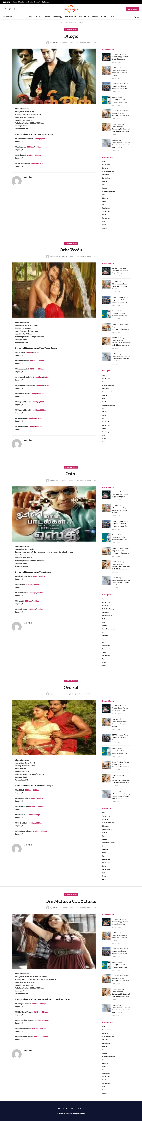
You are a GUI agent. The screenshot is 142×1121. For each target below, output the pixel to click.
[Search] (135, 16)
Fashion (95, 17)
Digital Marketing (108, 171)
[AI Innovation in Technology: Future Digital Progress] (106, 57)
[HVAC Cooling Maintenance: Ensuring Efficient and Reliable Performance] (106, 127)
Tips (103, 221)
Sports (104, 215)
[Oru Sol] (54, 727)
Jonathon (55, 42)
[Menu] (138, 16)
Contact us (63, 1108)
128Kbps (45, 139)
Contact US (132, 9)
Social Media (84, 17)
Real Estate (106, 208)
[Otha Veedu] (54, 290)
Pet (103, 205)
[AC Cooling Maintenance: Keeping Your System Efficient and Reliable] (106, 143)
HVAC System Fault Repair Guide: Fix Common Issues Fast (120, 86)
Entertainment (70, 17)
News (38, 17)
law (103, 195)
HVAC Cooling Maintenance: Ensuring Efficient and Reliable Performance (121, 127)
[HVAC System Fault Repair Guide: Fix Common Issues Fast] (106, 86)
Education (105, 175)
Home (30, 17)
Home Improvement (108, 191)
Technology (57, 17)
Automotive (106, 165)
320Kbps (37, 139)
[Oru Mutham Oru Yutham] (54, 941)
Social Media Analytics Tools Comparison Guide (119, 99)
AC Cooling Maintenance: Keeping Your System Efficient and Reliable (121, 143)
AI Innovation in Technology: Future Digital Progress (120, 56)
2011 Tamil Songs (71, 29)
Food (103, 185)
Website (104, 228)
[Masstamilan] (71, 9)
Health (103, 17)
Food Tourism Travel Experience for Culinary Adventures (120, 113)
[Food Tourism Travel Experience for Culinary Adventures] (106, 113)
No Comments (81, 42)
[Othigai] (54, 76)
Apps (103, 161)
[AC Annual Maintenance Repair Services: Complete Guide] (106, 70)
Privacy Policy (77, 1108)
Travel (112, 17)
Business (46, 17)
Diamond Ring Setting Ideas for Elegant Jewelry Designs (31, 2)
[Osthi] (54, 514)
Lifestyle (105, 198)
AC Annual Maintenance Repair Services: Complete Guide (120, 71)
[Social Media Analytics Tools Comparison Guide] (106, 100)
